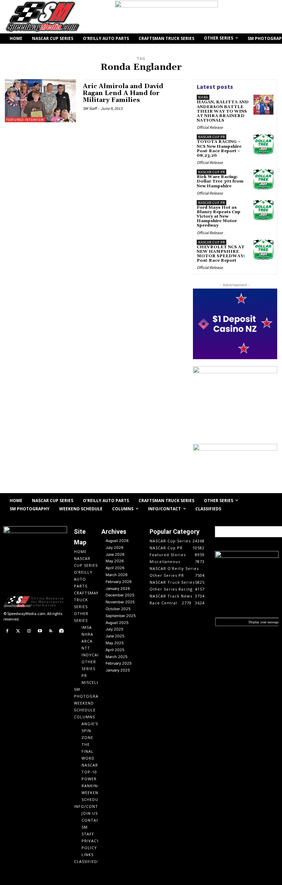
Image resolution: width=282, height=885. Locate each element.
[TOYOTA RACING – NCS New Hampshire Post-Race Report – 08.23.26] (263, 144)
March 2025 (117, 656)
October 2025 (118, 608)
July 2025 (114, 629)
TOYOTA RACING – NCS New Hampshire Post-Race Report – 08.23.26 (219, 148)
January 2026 (118, 588)
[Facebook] (7, 631)
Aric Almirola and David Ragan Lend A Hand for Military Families (123, 93)
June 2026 (115, 554)
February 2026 (119, 581)
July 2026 (114, 547)
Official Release (210, 127)
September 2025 (121, 615)
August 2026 (117, 540)
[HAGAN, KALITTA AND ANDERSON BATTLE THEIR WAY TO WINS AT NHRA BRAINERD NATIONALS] (263, 105)
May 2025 (115, 643)
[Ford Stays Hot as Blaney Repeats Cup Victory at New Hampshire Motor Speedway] (263, 210)
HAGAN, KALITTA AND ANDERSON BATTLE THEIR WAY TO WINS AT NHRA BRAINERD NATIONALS (223, 111)
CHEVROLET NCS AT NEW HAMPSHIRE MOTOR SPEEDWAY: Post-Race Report (221, 253)
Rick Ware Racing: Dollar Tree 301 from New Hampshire (220, 181)
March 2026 (117, 574)
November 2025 (120, 602)
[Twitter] (18, 631)
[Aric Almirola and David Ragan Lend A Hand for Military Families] (40, 100)
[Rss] (50, 631)
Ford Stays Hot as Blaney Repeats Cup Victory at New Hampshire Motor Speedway (218, 216)
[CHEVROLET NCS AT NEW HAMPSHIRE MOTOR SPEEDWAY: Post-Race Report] (263, 250)
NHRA (203, 97)
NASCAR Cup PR (211, 137)
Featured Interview (25, 119)
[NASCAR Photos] (61, 631)
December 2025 (120, 595)
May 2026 (115, 561)
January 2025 (118, 670)
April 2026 (115, 567)
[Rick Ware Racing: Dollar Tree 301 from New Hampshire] (263, 179)
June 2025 (115, 636)
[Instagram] (29, 631)
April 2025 (115, 649)
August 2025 (117, 622)
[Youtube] (40, 631)
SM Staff (90, 108)
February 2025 (119, 663)
